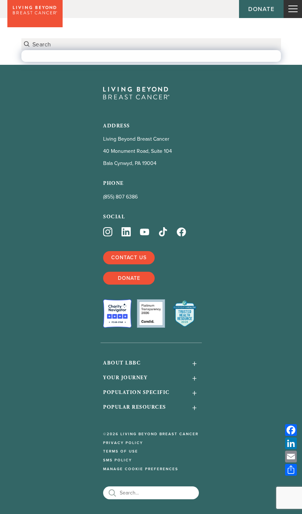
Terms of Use (120, 451)
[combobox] (151, 44)
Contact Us (129, 257)
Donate (261, 9)
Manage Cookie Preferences (140, 469)
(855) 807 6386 (120, 196)
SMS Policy (117, 460)
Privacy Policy (123, 443)
